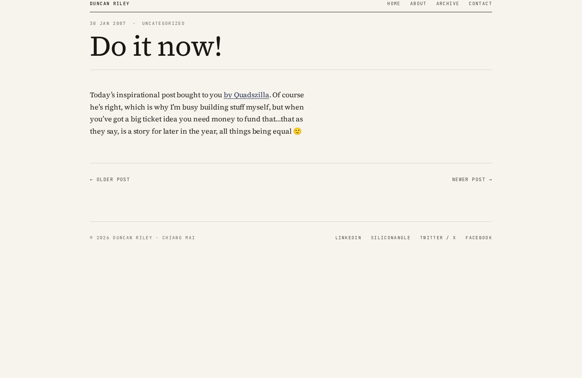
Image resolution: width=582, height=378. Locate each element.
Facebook (479, 237)
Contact (480, 3)
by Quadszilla (246, 95)
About (418, 3)
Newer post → (472, 179)
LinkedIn (348, 237)
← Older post (110, 179)
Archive (448, 3)
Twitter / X (438, 237)
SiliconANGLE (391, 237)
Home (394, 3)
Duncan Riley (110, 3)
